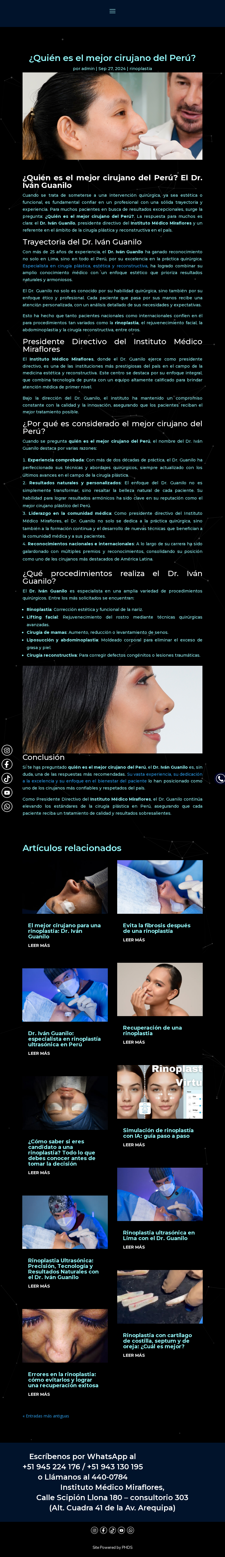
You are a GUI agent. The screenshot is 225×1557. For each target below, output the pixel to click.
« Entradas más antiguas (46, 1416)
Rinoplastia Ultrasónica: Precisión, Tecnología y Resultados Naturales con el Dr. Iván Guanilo (63, 1269)
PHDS (127, 1547)
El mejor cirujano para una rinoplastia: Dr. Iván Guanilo (64, 931)
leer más (39, 945)
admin (88, 68)
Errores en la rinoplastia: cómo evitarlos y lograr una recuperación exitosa (63, 1380)
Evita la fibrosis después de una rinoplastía (156, 928)
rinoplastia (140, 68)
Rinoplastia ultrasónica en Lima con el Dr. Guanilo (159, 1236)
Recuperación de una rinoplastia (152, 1031)
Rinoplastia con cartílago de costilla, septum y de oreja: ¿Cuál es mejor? (157, 1341)
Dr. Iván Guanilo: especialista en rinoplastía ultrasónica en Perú (64, 1039)
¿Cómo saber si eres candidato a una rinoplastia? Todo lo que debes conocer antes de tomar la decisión (62, 1152)
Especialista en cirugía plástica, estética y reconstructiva (85, 266)
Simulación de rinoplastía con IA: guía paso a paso (158, 1133)
